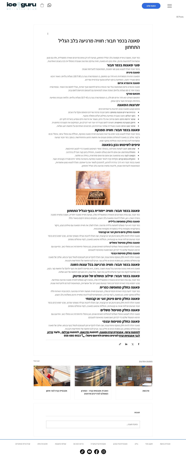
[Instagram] (103, 451)
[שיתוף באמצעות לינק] (120, 344)
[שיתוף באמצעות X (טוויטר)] (132, 344)
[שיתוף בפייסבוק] (138, 344)
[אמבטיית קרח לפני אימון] (52, 376)
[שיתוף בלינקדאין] (126, 344)
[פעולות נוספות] (47, 33)
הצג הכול (37, 361)
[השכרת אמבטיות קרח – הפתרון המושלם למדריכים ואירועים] (93, 376)
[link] (42, 5)
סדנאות (145, 390)
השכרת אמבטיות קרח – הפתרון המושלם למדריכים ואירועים (94, 392)
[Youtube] (89, 451)
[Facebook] (96, 451)
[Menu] (169, 6)
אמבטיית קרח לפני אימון (56, 390)
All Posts (179, 16)
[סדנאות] (134, 376)
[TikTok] (82, 451)
